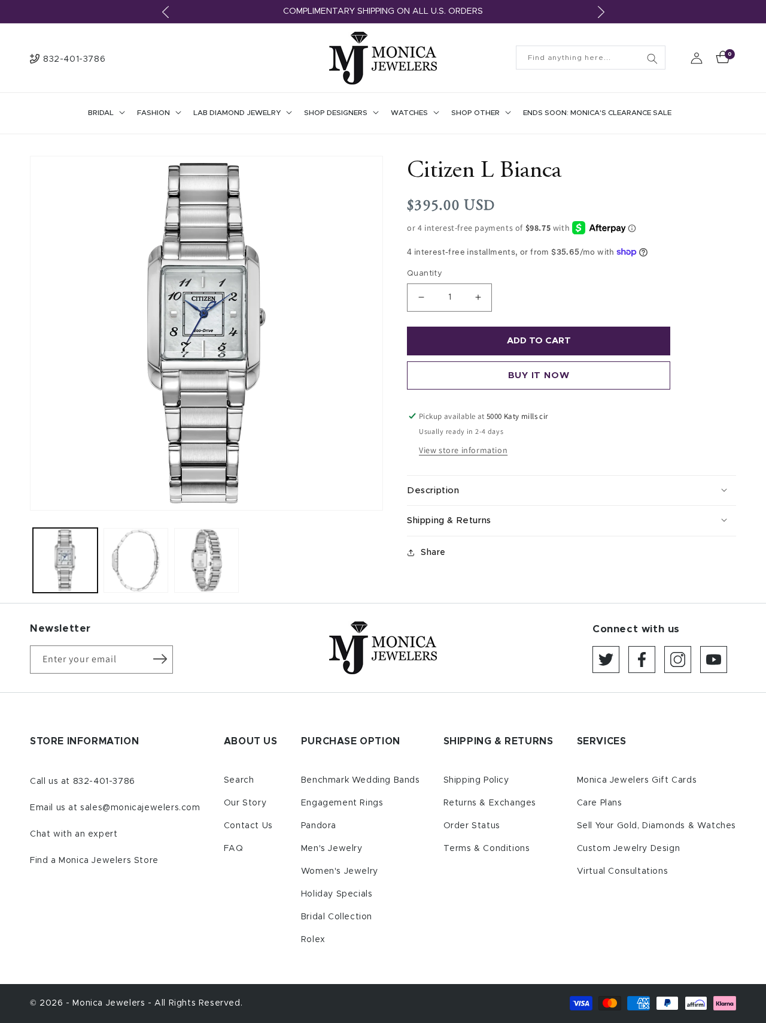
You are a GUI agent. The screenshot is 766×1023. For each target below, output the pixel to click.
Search (239, 780)
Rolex (313, 940)
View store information (463, 450)
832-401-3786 (104, 781)
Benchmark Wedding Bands (360, 780)
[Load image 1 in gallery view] (65, 560)
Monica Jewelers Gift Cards (637, 780)
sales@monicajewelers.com (140, 808)
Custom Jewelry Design (628, 848)
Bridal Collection (336, 917)
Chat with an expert (73, 834)
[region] (383, 11)
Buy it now (539, 375)
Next (601, 12)
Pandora (318, 826)
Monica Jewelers (110, 1003)
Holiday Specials (337, 894)
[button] (105, 113)
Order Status (471, 826)
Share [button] (433, 552)
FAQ (234, 848)
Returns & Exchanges (489, 803)
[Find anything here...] (652, 59)
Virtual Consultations (622, 871)
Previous (165, 12)
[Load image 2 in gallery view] (136, 560)
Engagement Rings (342, 803)
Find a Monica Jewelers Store (94, 860)
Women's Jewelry (339, 871)
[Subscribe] (160, 658)
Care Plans (599, 803)
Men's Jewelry (332, 848)
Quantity (424, 273)
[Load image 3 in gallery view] (206, 560)
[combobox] (590, 58)
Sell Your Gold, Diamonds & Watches (656, 826)
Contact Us (248, 826)
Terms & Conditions (486, 848)
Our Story (245, 803)
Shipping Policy (476, 780)
